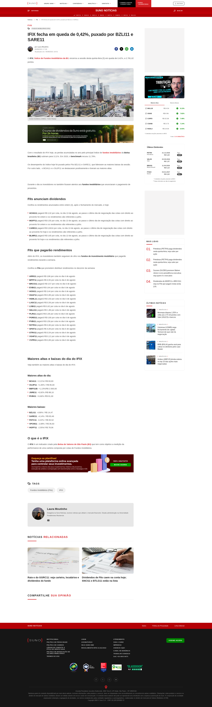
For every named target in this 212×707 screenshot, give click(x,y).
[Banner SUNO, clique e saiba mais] (81, 135)
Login (83, 639)
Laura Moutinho (57, 508)
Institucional (53, 639)
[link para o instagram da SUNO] (109, 680)
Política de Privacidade (160, 626)
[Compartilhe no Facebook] (116, 49)
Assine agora (175, 640)
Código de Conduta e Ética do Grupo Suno (56, 648)
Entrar (180, 3)
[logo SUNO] (32, 3)
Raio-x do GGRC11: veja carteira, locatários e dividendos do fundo (53, 579)
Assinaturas (86, 642)
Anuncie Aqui (119, 648)
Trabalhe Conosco (121, 653)
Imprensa (117, 645)
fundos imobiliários (112, 153)
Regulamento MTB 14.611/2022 (93, 648)
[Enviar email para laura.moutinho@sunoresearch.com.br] (48, 520)
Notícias (30, 20)
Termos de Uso (53, 656)
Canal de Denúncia (121, 651)
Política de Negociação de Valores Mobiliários (58, 652)
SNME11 (117, 15)
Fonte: (177, 136)
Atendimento (118, 639)
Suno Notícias (35, 626)
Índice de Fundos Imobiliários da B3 (51, 58)
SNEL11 (94, 15)
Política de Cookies (55, 645)
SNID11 (102, 15)
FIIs (37, 20)
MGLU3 (150, 108)
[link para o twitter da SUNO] (103, 680)
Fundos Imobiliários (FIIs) (41, 28)
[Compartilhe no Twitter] (121, 49)
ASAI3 (149, 113)
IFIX (61, 490)
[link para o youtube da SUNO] (116, 680)
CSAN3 (149, 124)
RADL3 (149, 129)
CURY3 (149, 118)
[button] (34, 11)
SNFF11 (109, 15)
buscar (180, 10)
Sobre (144, 626)
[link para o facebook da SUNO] (96, 680)
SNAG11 (86, 15)
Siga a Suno (118, 642)
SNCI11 (125, 15)
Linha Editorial (179, 626)
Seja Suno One (87, 645)
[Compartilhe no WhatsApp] (126, 49)
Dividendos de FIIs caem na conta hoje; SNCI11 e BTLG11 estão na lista (104, 579)
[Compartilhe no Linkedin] (132, 49)
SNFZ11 (78, 15)
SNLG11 (133, 15)
